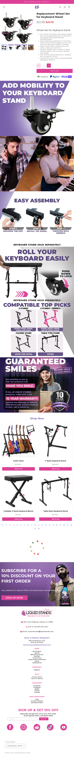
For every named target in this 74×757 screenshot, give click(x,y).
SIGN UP (44, 719)
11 (38, 525)
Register (37, 670)
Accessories (37, 658)
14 (49, 525)
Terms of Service (37, 678)
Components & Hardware (37, 659)
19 (67, 525)
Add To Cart (54, 71)
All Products (37, 651)
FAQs (37, 699)
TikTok (37, 690)
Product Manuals (37, 701)
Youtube (37, 692)
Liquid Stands (14, 752)
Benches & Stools (37, 654)
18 (64, 525)
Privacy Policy (37, 677)
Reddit (37, 689)
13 (46, 525)
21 (35, 528)
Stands (37, 653)
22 (38, 528)
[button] (4, 7)
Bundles (37, 656)
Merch (37, 661)
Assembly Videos (37, 702)
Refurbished (37, 663)
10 (35, 525)
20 (71, 525)
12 (42, 525)
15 (53, 525)
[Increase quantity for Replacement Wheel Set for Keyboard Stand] (49, 65)
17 (60, 525)
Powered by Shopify (24, 752)
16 (56, 525)
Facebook (37, 685)
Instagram (37, 687)
